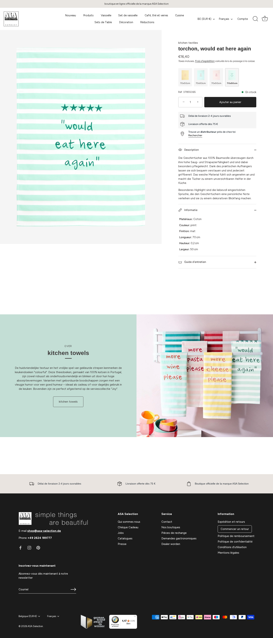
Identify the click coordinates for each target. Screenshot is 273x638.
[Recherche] (255, 19)
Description (191, 149)
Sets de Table (103, 22)
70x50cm (185, 83)
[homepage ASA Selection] (29, 18)
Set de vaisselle (127, 15)
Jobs (121, 533)
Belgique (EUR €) (28, 616)
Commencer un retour (235, 529)
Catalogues (125, 538)
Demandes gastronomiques (178, 538)
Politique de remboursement (236, 536)
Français (224, 19)
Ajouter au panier (230, 102)
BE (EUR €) (204, 19)
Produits (88, 15)
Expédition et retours (231, 521)
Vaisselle (106, 15)
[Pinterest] (38, 547)
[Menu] (135, 617)
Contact (166, 521)
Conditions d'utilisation (232, 547)
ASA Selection (35, 626)
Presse (122, 544)
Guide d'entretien (194, 262)
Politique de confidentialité (235, 541)
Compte (242, 19)
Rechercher (195, 135)
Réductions (147, 22)
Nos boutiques (170, 527)
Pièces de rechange (174, 533)
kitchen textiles (188, 42)
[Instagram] (29, 547)
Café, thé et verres (156, 15)
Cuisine (179, 15)
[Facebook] (20, 547)
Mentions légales (228, 552)
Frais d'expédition (205, 60)
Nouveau (70, 15)
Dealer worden (170, 544)
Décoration (126, 22)
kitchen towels (68, 401)
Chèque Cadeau (128, 527)
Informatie (190, 210)
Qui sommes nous (129, 521)
